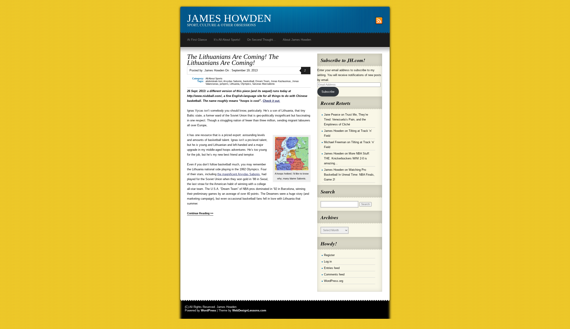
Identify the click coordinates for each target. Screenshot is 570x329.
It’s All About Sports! (227, 39)
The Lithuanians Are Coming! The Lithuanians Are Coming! (233, 59)
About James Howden (297, 39)
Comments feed (334, 274)
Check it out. (271, 100)
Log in (328, 261)
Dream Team (262, 81)
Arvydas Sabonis (232, 81)
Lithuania (234, 83)
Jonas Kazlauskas (281, 81)
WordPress (208, 310)
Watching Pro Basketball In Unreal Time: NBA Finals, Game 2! (349, 174)
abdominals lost (214, 81)
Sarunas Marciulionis (263, 83)
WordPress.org (333, 281)
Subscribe (328, 91)
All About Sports (214, 78)
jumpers (224, 83)
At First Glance (197, 39)
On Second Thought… (261, 39)
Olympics (246, 83)
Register (329, 255)
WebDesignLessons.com (249, 310)
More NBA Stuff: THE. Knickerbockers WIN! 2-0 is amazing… (347, 158)
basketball (248, 81)
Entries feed (332, 268)
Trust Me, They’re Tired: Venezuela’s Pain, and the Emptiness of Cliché (346, 119)
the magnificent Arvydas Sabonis (238, 174)
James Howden (229, 18)
